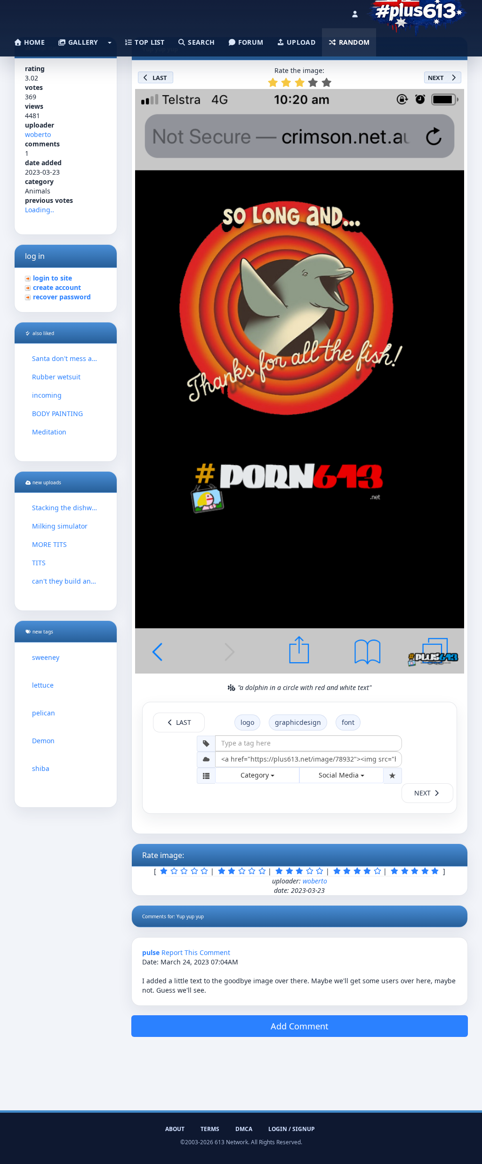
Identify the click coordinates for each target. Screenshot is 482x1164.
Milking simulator (60, 526)
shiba (40, 768)
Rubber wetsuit (56, 376)
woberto (38, 134)
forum (250, 42)
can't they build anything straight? (65, 581)
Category (256, 775)
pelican (43, 712)
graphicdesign (298, 722)
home (33, 42)
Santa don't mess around (65, 358)
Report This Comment (195, 952)
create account (57, 287)
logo (247, 722)
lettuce (43, 685)
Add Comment (300, 1026)
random (353, 42)
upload (300, 42)
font (348, 722)
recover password (62, 296)
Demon (43, 740)
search (200, 42)
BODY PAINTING (57, 413)
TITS (39, 562)
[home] (417, 12)
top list (149, 42)
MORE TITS (49, 544)
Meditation (49, 431)
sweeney (45, 657)
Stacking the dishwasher (65, 507)
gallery (82, 42)
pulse (151, 952)
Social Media (340, 775)
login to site (52, 277)
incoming (47, 395)
